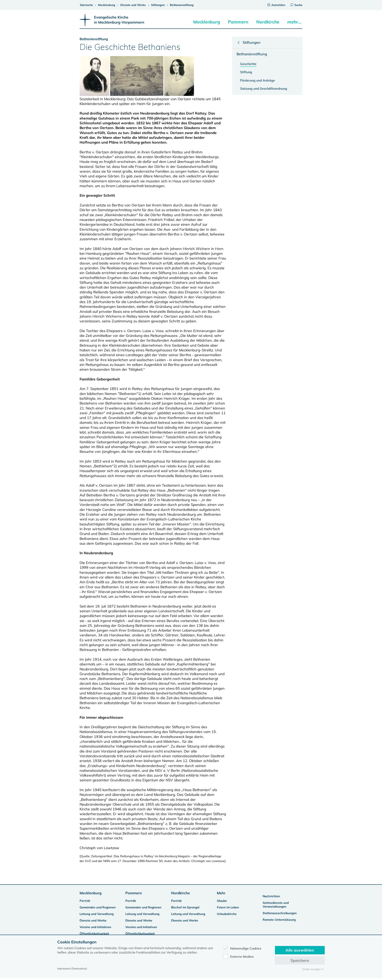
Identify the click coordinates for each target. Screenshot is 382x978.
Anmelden (278, 5)
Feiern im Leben (228, 907)
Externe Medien (242, 957)
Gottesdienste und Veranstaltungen (276, 904)
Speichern (299, 960)
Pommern (238, 22)
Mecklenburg (206, 22)
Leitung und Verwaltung (97, 914)
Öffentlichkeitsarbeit (94, 933)
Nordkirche (267, 22)
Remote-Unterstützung (279, 920)
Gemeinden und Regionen (98, 907)
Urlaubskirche (227, 914)
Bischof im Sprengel (185, 907)
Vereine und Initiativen (95, 927)
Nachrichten (271, 896)
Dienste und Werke (93, 920)
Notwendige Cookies (245, 948)
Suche (298, 5)
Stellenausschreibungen (280, 913)
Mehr (221, 893)
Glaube (222, 901)
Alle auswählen (300, 950)
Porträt (85, 901)
